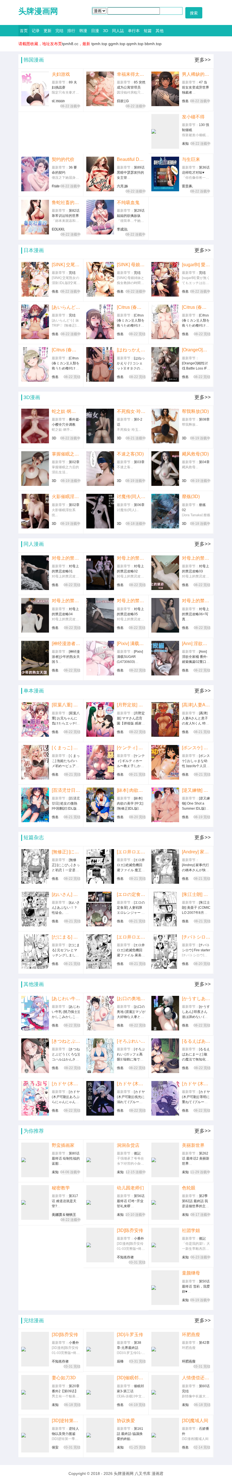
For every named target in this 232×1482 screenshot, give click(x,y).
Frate (56, 186)
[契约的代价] (35, 174)
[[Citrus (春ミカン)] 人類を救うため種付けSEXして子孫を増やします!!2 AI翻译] (165, 322)
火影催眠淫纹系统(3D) (66, 496)
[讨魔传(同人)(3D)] (100, 511)
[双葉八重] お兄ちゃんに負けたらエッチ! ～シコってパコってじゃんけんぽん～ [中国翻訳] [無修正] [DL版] (66, 704)
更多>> (202, 60)
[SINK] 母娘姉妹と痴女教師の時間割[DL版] (131, 264)
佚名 (185, 101)
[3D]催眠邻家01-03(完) (131, 1377)
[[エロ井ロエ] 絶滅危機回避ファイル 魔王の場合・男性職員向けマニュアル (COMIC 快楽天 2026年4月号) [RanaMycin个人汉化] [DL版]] (100, 866)
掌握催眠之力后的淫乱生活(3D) (66, 454)
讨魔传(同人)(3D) (131, 496)
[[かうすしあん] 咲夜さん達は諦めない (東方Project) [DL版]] (165, 1013)
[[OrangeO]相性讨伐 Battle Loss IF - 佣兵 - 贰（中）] (165, 364)
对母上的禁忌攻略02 (131, 558)
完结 (59, 30)
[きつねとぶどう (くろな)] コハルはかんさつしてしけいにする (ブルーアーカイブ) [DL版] (66, 1041)
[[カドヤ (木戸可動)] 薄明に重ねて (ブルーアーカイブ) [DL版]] (165, 1098)
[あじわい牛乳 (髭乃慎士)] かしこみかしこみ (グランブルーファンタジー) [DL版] (66, 998)
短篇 (148, 30)
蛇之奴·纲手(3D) (66, 411)
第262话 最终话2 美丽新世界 (195, 1158)
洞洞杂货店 (128, 1145)
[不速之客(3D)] (100, 468)
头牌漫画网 (38, 11)
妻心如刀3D (64, 1377)
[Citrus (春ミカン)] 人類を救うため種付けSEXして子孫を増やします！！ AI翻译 (66, 349)
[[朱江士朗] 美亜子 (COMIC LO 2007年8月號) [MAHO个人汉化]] (165, 909)
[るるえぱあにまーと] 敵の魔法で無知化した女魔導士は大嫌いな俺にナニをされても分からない (196, 1041)
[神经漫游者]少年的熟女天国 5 (66, 643)
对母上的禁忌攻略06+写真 (196, 600)
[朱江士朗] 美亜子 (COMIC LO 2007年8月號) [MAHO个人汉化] (196, 894)
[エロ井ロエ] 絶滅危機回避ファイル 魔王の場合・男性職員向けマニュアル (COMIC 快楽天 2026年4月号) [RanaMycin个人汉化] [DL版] (131, 851)
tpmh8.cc (70, 43)
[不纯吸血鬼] (100, 217)
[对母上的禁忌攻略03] (165, 572)
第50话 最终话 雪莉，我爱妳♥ (196, 1286)
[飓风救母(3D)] (165, 468)
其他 (160, 30)
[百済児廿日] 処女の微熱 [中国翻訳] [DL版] (66, 790)
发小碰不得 (193, 116)
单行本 (134, 30)
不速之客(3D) (130, 454)
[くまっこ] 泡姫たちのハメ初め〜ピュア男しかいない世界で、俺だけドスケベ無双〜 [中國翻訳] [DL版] (66, 747)
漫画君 (158, 1473)
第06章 (139, 505)
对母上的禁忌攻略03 (196, 558)
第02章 (74, 462)
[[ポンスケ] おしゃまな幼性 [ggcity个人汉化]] (165, 762)
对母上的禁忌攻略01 (66, 558)
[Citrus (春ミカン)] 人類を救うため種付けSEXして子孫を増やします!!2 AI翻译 (196, 307)
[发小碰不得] (165, 131)
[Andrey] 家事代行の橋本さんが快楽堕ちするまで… (196, 851)
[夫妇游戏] (35, 89)
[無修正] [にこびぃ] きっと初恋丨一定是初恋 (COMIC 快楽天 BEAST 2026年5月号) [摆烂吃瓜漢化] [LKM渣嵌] (66, 851)
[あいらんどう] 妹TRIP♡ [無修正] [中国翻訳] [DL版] (66, 307)
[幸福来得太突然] (100, 89)
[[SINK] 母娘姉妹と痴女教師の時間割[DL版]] (100, 279)
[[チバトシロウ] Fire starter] (165, 951)
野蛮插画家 (63, 1145)
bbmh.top (153, 43)
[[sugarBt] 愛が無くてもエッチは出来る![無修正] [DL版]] (165, 279)
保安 (55, 1447)
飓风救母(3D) (195, 454)
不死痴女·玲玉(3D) (131, 411)
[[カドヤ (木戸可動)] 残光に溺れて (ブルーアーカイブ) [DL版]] (100, 1098)
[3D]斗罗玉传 (130, 1334)
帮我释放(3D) (195, 411)
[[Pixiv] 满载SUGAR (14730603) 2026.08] (100, 658)
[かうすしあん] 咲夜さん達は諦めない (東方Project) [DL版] (196, 998)
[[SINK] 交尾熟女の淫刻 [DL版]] (35, 279)
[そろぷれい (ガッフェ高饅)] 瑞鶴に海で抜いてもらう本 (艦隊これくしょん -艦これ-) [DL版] (131, 1041)
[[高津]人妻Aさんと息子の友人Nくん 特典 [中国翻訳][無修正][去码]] (165, 719)
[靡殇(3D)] (165, 511)
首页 (24, 30)
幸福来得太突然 (131, 74)
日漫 (95, 30)
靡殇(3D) (191, 496)
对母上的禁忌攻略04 (66, 600)
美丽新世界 (193, 1145)
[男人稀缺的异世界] (165, 89)
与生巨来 (191, 159)
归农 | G (123, 101)
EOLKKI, (58, 229)
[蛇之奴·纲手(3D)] (35, 426)
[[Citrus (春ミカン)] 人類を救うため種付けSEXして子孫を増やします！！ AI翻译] (35, 364)
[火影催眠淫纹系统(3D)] (35, 511)
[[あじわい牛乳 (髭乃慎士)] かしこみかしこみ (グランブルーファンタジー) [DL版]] (35, 1013)
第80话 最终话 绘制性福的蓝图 (66, 1158)
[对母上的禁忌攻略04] (35, 615)
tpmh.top (99, 43)
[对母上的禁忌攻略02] (100, 572)
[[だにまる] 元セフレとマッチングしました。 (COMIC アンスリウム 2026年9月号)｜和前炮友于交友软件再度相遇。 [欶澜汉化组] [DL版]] (35, 951)
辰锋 (120, 1361)
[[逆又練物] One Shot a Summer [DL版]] (165, 805)
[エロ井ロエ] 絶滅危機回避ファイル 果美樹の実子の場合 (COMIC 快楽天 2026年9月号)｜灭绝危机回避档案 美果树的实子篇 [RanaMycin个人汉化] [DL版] (131, 937)
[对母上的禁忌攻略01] (35, 572)
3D (105, 30)
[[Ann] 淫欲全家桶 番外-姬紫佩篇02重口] (165, 658)
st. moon (58, 101)
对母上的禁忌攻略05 (131, 600)
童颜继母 (191, 1273)
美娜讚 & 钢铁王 (64, 1215)
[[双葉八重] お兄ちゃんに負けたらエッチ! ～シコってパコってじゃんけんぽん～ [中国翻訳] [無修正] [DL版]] (35, 719)
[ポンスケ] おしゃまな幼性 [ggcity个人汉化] (196, 747)
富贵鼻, (187, 186)
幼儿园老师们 (130, 1187)
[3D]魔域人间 (195, 1420)
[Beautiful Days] (100, 174)
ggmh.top (116, 43)
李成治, (122, 229)
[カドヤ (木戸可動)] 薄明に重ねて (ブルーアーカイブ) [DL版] (196, 1083)
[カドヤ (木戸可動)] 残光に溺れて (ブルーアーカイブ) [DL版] (131, 1083)
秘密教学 (61, 1187)
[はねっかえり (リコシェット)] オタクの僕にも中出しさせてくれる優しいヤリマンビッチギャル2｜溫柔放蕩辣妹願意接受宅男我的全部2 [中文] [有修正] (131, 349)
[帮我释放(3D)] (165, 426)
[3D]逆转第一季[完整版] (66, 1420)
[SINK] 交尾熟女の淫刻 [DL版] (66, 264)
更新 (47, 30)
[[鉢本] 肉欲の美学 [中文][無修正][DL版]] (100, 805)
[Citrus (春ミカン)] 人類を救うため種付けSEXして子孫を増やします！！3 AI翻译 (131, 307)
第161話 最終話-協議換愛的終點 (130, 1434)
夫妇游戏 (61, 74)
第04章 (204, 462)
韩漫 (83, 30)
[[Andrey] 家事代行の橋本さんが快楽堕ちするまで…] (165, 866)
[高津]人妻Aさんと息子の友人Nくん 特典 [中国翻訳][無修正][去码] (196, 704)
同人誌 (118, 30)
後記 (137, 1153)
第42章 (204, 1343)
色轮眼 (189, 1187)
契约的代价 (63, 159)
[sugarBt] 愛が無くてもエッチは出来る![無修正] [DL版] (196, 264)
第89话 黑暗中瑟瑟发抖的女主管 (131, 172)
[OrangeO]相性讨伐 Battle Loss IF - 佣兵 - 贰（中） (196, 349)
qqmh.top (134, 43)
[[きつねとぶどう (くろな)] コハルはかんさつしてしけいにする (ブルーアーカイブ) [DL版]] (35, 1055)
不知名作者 (125, 1257)
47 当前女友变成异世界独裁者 (195, 87)
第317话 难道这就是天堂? (65, 1201)
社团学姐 (191, 1230)
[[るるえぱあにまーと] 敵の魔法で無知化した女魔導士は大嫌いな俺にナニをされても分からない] (165, 1055)
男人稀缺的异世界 (196, 74)
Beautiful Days (131, 159)
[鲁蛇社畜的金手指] (35, 217)
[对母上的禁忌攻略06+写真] (165, 615)
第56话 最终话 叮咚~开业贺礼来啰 (131, 1201)
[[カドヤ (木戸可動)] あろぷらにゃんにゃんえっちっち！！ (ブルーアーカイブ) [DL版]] (35, 1098)
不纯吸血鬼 (128, 202)
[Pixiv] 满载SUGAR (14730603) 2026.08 (131, 643)
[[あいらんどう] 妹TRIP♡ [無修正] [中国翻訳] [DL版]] (35, 322)
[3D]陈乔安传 (130, 1230)
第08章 (204, 419)
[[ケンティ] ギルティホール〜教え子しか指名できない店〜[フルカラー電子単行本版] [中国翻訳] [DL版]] (100, 762)
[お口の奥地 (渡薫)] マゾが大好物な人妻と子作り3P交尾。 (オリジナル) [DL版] (131, 998)
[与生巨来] (165, 174)
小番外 (139, 1238)
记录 (36, 30)
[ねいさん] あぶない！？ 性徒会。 (66, 894)
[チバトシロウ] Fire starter (196, 937)
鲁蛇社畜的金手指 (66, 202)
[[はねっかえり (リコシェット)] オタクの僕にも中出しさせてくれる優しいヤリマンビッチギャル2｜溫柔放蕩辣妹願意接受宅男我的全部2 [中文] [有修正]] (100, 364)
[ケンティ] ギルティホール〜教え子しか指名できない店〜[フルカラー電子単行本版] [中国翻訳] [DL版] (131, 747)
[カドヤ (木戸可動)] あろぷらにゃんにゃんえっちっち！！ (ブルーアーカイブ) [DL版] (66, 1083)
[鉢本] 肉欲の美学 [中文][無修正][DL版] (131, 790)
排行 (71, 30)
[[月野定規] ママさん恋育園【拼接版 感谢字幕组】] (100, 719)
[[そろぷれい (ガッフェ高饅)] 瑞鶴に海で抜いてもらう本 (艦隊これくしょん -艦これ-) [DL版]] (100, 1055)
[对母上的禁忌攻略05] (100, 615)
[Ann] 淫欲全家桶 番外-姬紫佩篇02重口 (196, 643)
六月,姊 (122, 186)
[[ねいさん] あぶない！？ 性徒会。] (35, 909)
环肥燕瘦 (191, 1334)
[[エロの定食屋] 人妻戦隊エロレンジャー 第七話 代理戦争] (100, 909)
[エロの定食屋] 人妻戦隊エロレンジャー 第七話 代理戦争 (131, 894)
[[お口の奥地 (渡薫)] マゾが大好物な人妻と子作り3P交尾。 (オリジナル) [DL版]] (100, 1013)
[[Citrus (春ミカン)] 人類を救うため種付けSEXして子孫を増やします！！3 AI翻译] (100, 322)
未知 (185, 144)
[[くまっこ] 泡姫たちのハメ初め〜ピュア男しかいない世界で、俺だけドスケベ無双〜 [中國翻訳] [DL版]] (35, 762)
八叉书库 (143, 1473)
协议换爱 (126, 1420)
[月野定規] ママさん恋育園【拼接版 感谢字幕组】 (131, 704)
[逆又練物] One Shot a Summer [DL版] (196, 790)
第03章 (139, 462)
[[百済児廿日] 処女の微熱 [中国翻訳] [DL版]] (35, 805)
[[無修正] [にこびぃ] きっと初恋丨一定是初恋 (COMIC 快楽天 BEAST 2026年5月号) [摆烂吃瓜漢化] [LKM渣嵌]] (35, 866)
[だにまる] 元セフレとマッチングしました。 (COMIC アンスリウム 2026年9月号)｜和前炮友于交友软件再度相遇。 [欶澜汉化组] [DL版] (66, 937)
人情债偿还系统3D (196, 1377)
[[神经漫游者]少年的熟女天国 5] (35, 658)
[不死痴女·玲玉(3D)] (100, 426)
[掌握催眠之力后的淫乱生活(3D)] (35, 468)
